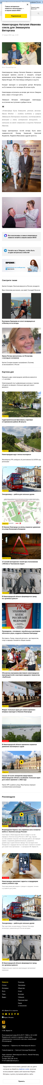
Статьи (4, 985)
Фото (3, 991)
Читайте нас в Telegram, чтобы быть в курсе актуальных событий (21, 251)
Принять (21, 1081)
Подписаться (16, 16)
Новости (5, 982)
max (18, 1014)
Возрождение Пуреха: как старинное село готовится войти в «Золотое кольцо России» (21, 829)
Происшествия (23, 1000)
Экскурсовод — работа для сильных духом (18, 921)
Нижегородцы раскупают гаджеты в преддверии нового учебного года (20, 880)
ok (12, 1014)
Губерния (21, 997)
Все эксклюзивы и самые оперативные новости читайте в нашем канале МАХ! (22, 236)
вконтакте (3, 1014)
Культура (21, 994)
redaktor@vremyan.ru (12, 1060)
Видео (4, 997)
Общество (21, 988)
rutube (15, 1014)
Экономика (21, 985)
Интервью (5, 988)
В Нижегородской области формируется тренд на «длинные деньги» (19, 962)
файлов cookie (24, 1069)
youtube (6, 1014)
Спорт (20, 991)
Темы (4, 994)
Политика (21, 982)
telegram (9, 1014)
